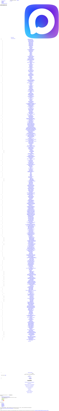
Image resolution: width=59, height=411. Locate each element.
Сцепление (31, 285)
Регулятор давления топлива (31, 247)
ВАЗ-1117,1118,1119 (29, 392)
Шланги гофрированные (31, 303)
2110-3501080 (30, 374)
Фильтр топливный (31, 289)
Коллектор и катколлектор (31, 135)
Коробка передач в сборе (31, 277)
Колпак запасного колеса (31, 94)
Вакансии (3, 405)
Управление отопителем (31, 233)
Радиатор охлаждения (30, 222)
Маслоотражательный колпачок (31, 145)
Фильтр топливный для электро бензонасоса (31, 290)
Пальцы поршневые (31, 151)
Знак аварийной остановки (31, 91)
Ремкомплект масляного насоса (31, 209)
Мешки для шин (31, 293)
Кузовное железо (30, 165)
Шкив (31, 159)
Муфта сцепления (31, 284)
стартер (27, 374)
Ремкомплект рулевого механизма (31, 210)
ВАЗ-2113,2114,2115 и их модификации (29, 384)
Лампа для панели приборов (31, 56)
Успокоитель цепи (31, 157)
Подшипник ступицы (30, 204)
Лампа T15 (31, 54)
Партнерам (3, 404)
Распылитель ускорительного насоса (31, 240)
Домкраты (31, 63)
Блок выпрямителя (31, 321)
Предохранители (31, 327)
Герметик (31, 78)
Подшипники (30, 199)
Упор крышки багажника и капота (31, 192)
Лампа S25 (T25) (31, 55)
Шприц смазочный (31, 74)
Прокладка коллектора (30, 126)
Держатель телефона (30, 89)
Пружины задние (32, 296)
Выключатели (31, 319)
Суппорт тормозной (31, 256)
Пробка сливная (31, 121)
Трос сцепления (31, 269)
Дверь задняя (30, 166)
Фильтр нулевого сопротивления (31, 336)
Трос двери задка (31, 266)
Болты (31, 172)
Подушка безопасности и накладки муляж (31, 103)
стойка (34, 374)
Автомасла (31, 76)
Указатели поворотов (30, 337)
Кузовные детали (30, 177)
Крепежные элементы (30, 171)
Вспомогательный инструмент (30, 62)
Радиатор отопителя (31, 232)
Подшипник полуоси (30, 202)
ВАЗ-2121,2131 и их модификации (29, 385)
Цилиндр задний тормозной (31, 262)
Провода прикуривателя (31, 70)
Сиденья (31, 314)
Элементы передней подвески (30, 298)
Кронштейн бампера (31, 180)
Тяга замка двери (31, 163)
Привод (31, 270)
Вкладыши (31, 150)
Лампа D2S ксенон (31, 43)
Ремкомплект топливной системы (31, 213)
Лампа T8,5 (31, 53)
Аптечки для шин (31, 61)
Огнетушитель (31, 99)
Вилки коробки (31, 276)
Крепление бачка (31, 117)
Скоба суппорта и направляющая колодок (31, 257)
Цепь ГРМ (31, 158)
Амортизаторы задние (30, 291)
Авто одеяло (30, 84)
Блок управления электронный (30, 317)
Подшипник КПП (31, 201)
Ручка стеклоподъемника (31, 220)
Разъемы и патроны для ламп (30, 58)
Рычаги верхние (31, 299)
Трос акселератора (31, 265)
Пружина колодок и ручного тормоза (31, 254)
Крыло (31, 168)
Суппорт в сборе (31, 258)
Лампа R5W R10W (31, 51)
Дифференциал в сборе (31, 271)
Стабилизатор (31, 300)
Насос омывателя (31, 326)
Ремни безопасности (30, 313)
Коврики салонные (31, 93)
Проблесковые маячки (30, 105)
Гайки (31, 173)
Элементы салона (30, 309)
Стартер (31, 335)
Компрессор (30, 95)
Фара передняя (31, 318)
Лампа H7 (31, 48)
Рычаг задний (31, 297)
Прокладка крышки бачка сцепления (31, 127)
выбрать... (18, 0)
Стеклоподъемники (31, 191)
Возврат (3, 406)
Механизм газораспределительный (31, 146)
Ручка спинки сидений (31, 219)
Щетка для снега (31, 113)
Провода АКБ (31, 328)
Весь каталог (12, 37)
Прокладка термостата (30, 131)
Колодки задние (31, 253)
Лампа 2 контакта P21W (31, 41)
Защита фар (31, 90)
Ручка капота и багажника (31, 218)
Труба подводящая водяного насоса (31, 156)
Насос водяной (31, 221)
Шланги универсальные (31, 308)
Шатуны (32, 152)
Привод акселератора (30, 153)
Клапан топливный (31, 241)
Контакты (3, 2)
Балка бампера (31, 178)
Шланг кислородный (30, 304)
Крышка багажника (31, 169)
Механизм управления (30, 194)
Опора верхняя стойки (30, 294)
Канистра (31, 92)
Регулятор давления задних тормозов (31, 255)
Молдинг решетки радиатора (30, 185)
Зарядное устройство (30, 64)
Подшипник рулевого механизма (31, 203)
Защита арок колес (31, 183)
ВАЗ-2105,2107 (29, 383)
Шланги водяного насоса (31, 302)
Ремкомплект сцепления (31, 215)
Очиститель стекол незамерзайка (31, 80)
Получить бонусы (13, 38)
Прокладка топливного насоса (31, 244)
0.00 (5, 375)
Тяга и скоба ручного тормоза (30, 261)
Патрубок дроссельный (31, 245)
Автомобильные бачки (30, 115)
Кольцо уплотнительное (31, 242)
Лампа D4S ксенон (31, 44)
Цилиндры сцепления (30, 286)
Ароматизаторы (31, 86)
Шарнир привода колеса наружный (31, 274)
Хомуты (31, 175)
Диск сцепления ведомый (32, 283)
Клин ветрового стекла (31, 184)
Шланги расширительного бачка (31, 307)
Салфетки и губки (31, 107)
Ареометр (31, 60)
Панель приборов (31, 312)
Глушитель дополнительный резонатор (30, 133)
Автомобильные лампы (30, 39)
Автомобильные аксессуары (30, 82)
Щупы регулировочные (31, 75)
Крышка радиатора (31, 119)
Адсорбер (31, 316)
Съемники (31, 73)
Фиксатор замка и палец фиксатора (31, 164)
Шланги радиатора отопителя (30, 305)
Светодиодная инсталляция (31, 59)
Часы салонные (31, 111)
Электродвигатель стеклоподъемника (30, 339)
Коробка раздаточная (30, 280)
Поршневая (31, 149)
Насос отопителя (31, 230)
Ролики (31, 154)
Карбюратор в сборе (31, 238)
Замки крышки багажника (31, 162)
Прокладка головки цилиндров (31, 124)
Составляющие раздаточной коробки (31, 282)
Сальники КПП (31, 279)
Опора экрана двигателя (31, 148)
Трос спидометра (31, 268)
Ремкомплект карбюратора (31, 207)
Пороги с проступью (30, 189)
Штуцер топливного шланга (31, 250)
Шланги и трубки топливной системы (30, 249)
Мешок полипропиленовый (31, 96)
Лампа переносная (31, 57)
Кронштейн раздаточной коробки (31, 281)
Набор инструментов (30, 67)
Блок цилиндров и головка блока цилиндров (31, 139)
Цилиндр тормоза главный (31, 263)
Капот (31, 167)
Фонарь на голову (31, 110)
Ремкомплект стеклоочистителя (31, 212)
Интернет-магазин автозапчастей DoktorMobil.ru (7, 408)
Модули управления (31, 325)
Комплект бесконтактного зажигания (31, 332)
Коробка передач (31, 275)
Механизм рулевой (31, 195)
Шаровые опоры (31, 301)
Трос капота (30, 267)
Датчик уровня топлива (31, 236)
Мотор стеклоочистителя (31, 226)
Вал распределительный (31, 140)
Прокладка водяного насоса (31, 123)
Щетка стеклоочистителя (31, 227)
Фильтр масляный (31, 288)
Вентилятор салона (31, 87)
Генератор (31, 320)
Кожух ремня (30, 144)
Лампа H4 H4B (31, 47)
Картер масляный (31, 143)
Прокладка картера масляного (30, 125)
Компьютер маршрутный (31, 324)
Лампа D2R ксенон (31, 45)
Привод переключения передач (31, 278)
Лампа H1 (31, 46)
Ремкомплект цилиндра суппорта (31, 214)
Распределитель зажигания (31, 334)
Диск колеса (30, 292)
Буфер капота (30, 181)
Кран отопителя (31, 229)
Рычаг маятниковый (31, 197)
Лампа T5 (31, 52)
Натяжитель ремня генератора (30, 322)
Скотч (31, 72)
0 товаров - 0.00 (29, 376)
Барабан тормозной (31, 251)
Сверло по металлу (31, 71)
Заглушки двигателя (31, 142)
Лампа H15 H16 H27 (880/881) (30, 49)
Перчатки (31, 100)
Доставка (3, 1)
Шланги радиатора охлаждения (31, 306)
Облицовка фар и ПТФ (31, 187)
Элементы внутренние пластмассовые (30, 315)
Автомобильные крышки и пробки (30, 118)
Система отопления (30, 228)
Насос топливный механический (31, 243)
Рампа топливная (31, 246)
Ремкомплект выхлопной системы (31, 206)
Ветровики (31, 88)
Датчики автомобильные (31, 323)
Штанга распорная (31, 193)
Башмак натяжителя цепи (31, 138)
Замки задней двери (31, 161)
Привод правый (31, 272)
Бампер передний (32, 179)
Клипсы (31, 174)
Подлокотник (30, 102)
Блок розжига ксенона (30, 40)
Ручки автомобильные (30, 216)
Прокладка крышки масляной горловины (31, 128)
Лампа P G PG (31, 50)
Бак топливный (31, 235)
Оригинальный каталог (4, 3)
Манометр (31, 66)
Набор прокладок (31, 122)
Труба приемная (31, 137)
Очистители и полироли (31, 79)
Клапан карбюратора (31, 239)
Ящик (31, 114)
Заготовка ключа (31, 205)
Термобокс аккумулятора (31, 108)
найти (32, 373)
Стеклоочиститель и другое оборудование (30, 224)
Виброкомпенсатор (31, 132)
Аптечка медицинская (30, 85)
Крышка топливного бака (31, 120)
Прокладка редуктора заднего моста (31, 130)
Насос (31, 98)
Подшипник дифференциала (31, 200)
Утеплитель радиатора (30, 109)
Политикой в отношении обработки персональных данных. (42, 410)
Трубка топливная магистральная (31, 248)
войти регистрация (30, 372)
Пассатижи (31, 68)
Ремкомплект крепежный (31, 208)
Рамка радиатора (31, 170)
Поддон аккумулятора (30, 101)
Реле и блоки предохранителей (30, 329)
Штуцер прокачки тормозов (31, 264)
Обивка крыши (31, 311)
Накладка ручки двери (30, 186)
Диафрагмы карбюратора (31, 237)
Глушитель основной (30, 134)
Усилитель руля (31, 198)
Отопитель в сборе (31, 231)
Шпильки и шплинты (30, 176)
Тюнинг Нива (31, 83)
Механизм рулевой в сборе (31, 196)
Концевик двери (31, 310)
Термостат (31, 223)
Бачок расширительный (31, 116)
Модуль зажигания (31, 333)
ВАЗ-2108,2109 (29, 390)
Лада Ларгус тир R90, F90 (29, 391)
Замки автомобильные (30, 160)
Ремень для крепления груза (31, 106)
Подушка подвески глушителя (30, 136)
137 (32, 374)
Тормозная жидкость (30, 81)
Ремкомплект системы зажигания (31, 211)
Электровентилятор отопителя (30, 234)
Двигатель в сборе (31, 141)
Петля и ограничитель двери (31, 188)
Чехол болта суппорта (31, 259)
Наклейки (31, 97)
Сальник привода (32, 273)
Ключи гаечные (31, 65)
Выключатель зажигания (31, 331)
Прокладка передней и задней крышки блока (31, 129)
